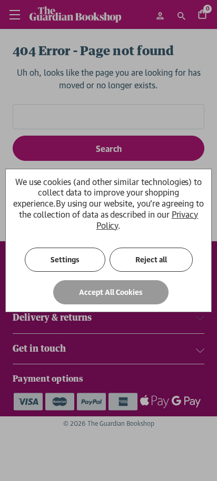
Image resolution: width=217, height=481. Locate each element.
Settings (65, 259)
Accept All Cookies (111, 292)
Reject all (151, 259)
